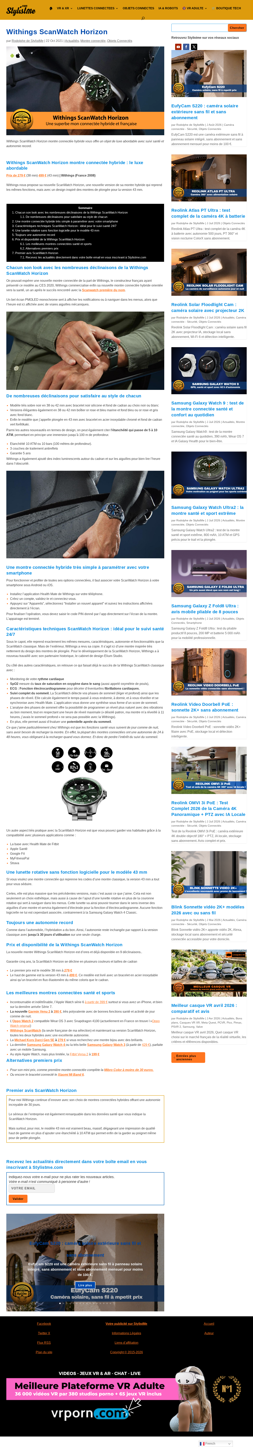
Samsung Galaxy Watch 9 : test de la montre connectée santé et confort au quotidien (207, 409)
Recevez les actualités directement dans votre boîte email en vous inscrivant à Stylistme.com (83, 257)
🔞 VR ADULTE (192, 8)
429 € (146, 1044)
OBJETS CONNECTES (138, 8)
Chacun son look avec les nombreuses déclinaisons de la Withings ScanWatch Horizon (70, 212)
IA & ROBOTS (168, 8)
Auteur (209, 1333)
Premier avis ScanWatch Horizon (35, 253)
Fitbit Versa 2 (79, 1054)
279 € (62, 1040)
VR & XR (63, 8)
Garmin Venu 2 (39, 1011)
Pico (229, 1022)
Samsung (188, 1026)
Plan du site (44, 1352)
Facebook (44, 1323)
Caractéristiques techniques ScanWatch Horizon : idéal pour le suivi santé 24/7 (64, 226)
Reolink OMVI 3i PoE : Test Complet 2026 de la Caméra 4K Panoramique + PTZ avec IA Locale (208, 808)
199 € (95, 1054)
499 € (42, 175)
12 (97, 1303)
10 (90, 1303)
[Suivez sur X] (194, 47)
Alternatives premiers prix (39, 248)
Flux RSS (44, 1342)
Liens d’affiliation (126, 1342)
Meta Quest (208, 1022)
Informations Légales (126, 1333)
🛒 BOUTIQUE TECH (226, 8)
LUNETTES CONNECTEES (95, 8)
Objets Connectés (119, 41)
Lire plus (85, 1285)
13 (100, 1303)
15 (107, 1303)
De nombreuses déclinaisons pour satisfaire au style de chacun (63, 216)
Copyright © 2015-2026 (126, 1352)
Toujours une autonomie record (33, 234)
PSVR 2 (176, 1026)
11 (93, 1303)
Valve (199, 1026)
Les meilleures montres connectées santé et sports (56, 244)
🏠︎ (51, 8)
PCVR (221, 1022)
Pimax (237, 1022)
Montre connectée (93, 41)
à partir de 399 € (96, 1002)
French (210, 1443)
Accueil (209, 1323)
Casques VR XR (190, 1022)
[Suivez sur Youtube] (178, 47)
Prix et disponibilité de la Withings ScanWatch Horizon (48, 239)
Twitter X (44, 1333)
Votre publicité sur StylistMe (126, 1323)
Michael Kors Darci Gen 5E (34, 1040)
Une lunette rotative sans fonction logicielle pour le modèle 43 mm (55, 230)
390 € (57, 1011)
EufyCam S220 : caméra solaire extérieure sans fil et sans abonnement (204, 111)
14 (103, 1303)
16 (110, 1303)
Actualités (72, 41)
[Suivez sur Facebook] (186, 47)
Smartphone (194, 622)
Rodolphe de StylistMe (27, 41)
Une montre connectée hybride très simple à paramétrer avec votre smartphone (65, 221)
